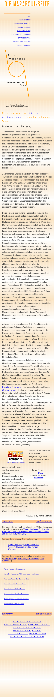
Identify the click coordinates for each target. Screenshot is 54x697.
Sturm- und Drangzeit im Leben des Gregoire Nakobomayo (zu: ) (23, 547)
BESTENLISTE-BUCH (27, 621)
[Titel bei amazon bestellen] (17, 99)
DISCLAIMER (22, 630)
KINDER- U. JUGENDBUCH (21, 34)
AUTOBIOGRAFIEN (23, 31)
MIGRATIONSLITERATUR (21, 41)
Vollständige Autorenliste (28, 558)
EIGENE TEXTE (39, 624)
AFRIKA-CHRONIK (24, 45)
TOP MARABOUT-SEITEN (27, 636)
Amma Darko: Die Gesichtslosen (15, 584)
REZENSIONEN (25, 20)
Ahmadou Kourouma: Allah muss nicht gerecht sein (21, 574)
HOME (28, 16)
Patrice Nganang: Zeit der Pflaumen (16, 599)
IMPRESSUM (37, 633)
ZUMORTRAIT (7, 521)
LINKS (36, 630)
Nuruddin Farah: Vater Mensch (14, 589)
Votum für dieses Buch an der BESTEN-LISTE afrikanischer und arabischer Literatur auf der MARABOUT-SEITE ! (25, 531)
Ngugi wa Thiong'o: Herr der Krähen (16, 594)
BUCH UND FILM (15, 624)
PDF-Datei (38, 477)
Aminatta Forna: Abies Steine (14, 604)
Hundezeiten (9, 390)
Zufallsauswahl (9, 558)
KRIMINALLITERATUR (22, 27)
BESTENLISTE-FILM (27, 627)
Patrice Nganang (12, 387)
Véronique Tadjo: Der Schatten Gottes (17, 579)
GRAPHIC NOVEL (24, 38)
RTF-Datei (38, 473)
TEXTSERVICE (18, 633)
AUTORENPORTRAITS (22, 23)
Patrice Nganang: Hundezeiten (14, 569)
